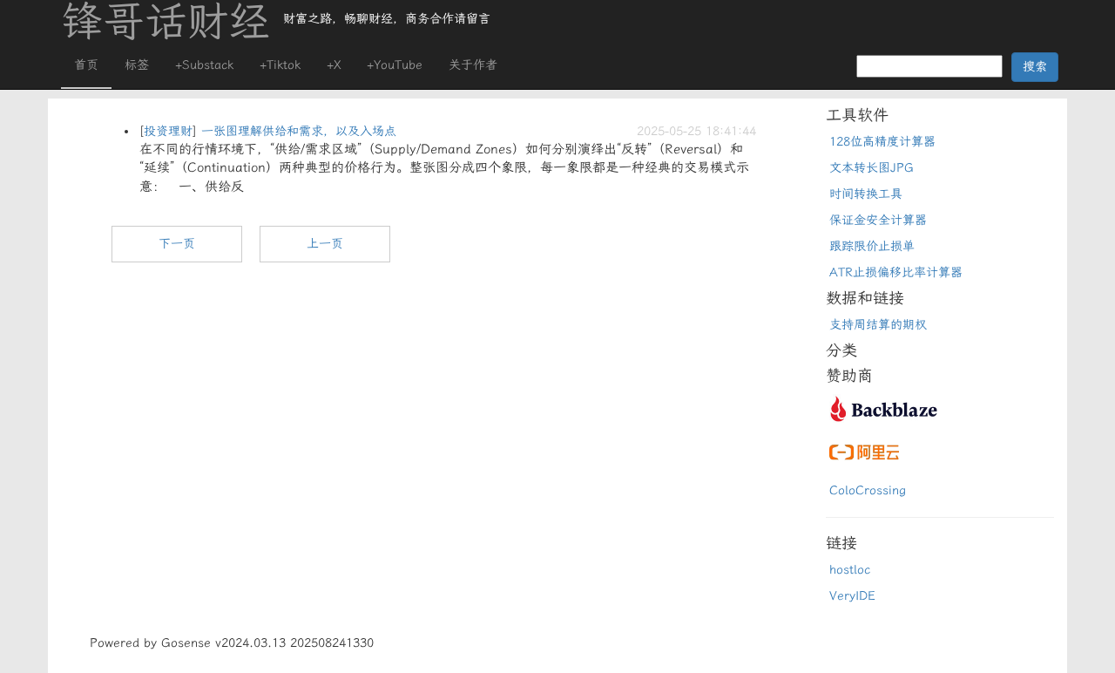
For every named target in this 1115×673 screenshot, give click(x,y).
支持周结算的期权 (878, 324)
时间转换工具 (865, 194)
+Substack (204, 65)
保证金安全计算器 (878, 220)
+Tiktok (280, 65)
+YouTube (394, 65)
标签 (137, 65)
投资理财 (168, 131)
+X (334, 65)
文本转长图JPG (871, 167)
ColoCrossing (867, 490)
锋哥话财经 (165, 22)
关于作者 (473, 65)
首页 (86, 65)
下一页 (177, 243)
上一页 (325, 243)
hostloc (849, 569)
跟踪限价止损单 (872, 246)
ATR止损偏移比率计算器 (896, 272)
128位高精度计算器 (882, 141)
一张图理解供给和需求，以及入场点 (298, 131)
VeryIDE (852, 595)
